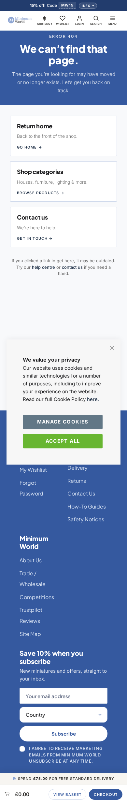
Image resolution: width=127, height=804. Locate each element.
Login (79, 23)
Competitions (37, 597)
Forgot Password (31, 488)
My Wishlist (33, 469)
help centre (43, 267)
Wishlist (62, 23)
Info (86, 5)
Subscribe (63, 733)
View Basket (67, 794)
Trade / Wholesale (33, 579)
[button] (45, 20)
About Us (31, 560)
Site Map (30, 633)
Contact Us (81, 493)
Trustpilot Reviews (31, 615)
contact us (72, 267)
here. (93, 399)
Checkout (106, 794)
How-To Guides (86, 506)
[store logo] (20, 20)
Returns (76, 480)
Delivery (77, 467)
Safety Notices (85, 519)
